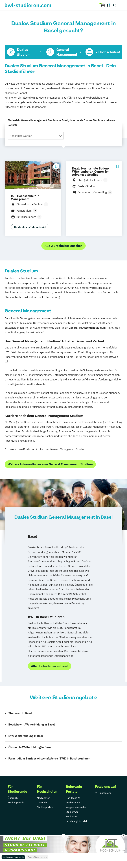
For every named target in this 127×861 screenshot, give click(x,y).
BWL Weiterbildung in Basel (26, 736)
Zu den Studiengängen (37, 857)
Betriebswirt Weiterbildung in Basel (31, 724)
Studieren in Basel (20, 713)
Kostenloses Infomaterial (13, 857)
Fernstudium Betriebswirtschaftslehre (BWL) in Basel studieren (49, 758)
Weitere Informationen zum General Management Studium (50, 464)
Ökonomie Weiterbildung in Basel (30, 747)
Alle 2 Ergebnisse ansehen (63, 246)
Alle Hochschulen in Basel (49, 666)
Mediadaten (43, 797)
